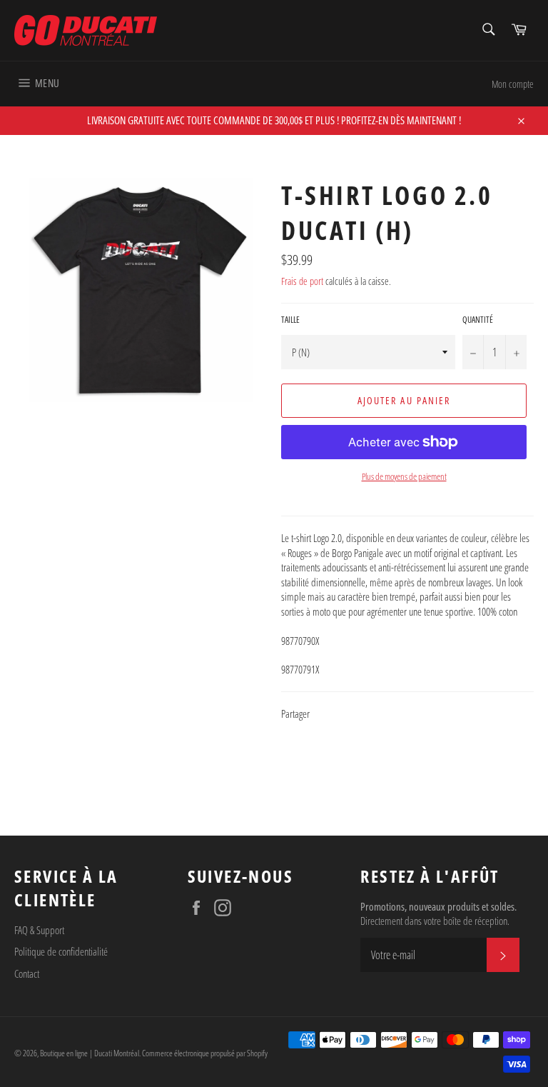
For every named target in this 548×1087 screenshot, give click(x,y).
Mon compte (513, 84)
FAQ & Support (39, 930)
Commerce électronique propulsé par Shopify (205, 1053)
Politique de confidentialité (61, 951)
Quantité (477, 320)
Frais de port (302, 281)
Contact (26, 973)
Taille (290, 320)
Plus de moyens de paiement (404, 477)
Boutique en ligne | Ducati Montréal (89, 1053)
